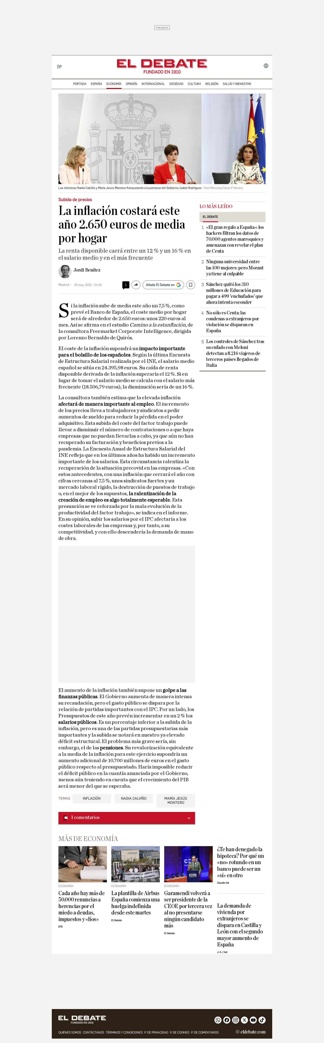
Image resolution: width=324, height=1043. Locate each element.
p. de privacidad (156, 1032)
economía (113, 84)
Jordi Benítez (87, 270)
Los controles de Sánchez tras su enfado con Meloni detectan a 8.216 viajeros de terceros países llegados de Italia (235, 353)
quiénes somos (69, 1032)
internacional (153, 84)
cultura (194, 84)
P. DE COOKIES (179, 1032)
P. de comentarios (205, 1032)
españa (96, 84)
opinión (131, 84)
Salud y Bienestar (237, 84)
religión (211, 84)
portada (79, 84)
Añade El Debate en (160, 285)
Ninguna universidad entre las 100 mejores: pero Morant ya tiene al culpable (234, 267)
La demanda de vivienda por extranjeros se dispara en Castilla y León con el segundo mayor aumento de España (240, 925)
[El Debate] (162, 64)
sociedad (176, 84)
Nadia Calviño (134, 798)
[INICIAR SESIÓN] (266, 66)
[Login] (266, 66)
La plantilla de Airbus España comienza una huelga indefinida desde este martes (135, 903)
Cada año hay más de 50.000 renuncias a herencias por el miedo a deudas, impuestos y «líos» (81, 906)
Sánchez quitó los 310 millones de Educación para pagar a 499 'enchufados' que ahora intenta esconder (234, 293)
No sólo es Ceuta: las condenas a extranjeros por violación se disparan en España (232, 321)
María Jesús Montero (175, 800)
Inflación (92, 798)
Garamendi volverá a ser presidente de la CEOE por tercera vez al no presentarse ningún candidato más (188, 909)
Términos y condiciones (124, 1032)
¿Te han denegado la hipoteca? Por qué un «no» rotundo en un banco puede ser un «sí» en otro (240, 862)
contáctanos (93, 1032)
